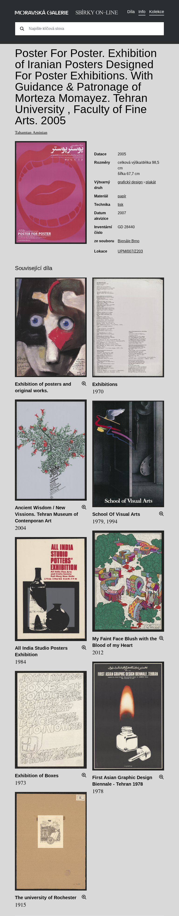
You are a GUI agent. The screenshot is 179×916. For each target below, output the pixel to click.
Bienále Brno (128, 241)
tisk (120, 205)
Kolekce (156, 11)
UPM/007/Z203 (130, 251)
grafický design (130, 182)
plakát (151, 182)
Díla (131, 11)
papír (122, 196)
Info (141, 11)
